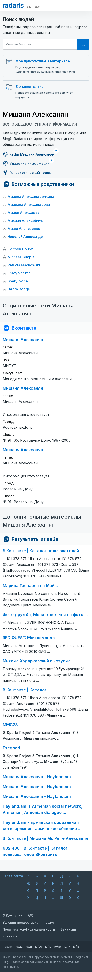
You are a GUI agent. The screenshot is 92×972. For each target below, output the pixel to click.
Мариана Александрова (29, 204)
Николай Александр (25, 236)
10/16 (76, 946)
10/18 (57, 946)
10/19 (48, 946)
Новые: (8, 946)
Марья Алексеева (23, 212)
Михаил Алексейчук (25, 220)
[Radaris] (13, 5)
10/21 (28, 946)
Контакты (10, 936)
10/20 (38, 946)
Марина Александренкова (31, 196)
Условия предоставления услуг (28, 922)
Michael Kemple (21, 257)
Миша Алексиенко (24, 228)
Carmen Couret (20, 249)
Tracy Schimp (19, 273)
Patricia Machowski (24, 265)
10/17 (66, 946)
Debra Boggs (19, 289)
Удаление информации (29, 163)
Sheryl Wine (18, 281)
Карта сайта (13, 876)
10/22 (19, 946)
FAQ (30, 915)
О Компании (12, 915)
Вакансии (68, 929)
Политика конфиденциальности (29, 929)
